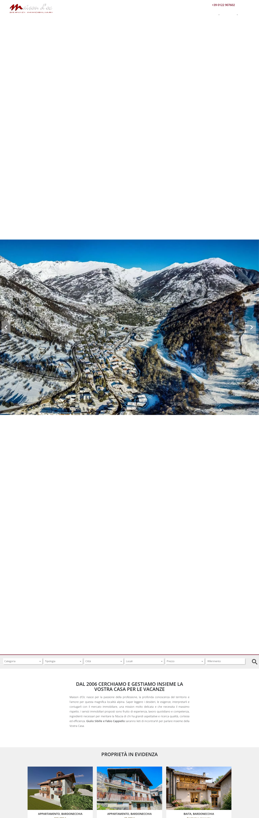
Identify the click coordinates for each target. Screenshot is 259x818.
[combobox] (22, 661)
